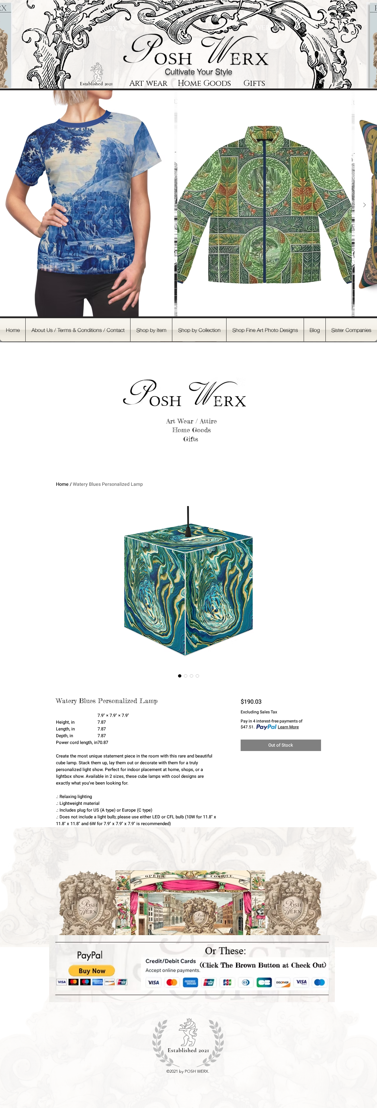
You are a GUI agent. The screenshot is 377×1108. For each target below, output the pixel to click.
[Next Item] (364, 205)
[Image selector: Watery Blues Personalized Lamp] (180, 676)
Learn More (288, 727)
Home (62, 484)
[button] (151, 329)
